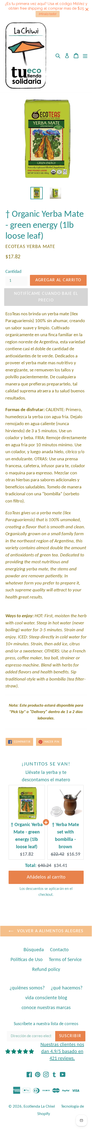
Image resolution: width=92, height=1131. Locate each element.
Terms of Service (65, 959)
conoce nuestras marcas (46, 1007)
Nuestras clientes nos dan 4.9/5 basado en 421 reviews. (62, 1051)
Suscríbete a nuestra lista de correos (46, 1024)
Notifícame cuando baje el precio (46, 297)
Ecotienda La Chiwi (39, 1106)
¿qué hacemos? (66, 988)
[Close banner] (87, 9)
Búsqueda (34, 950)
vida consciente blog (46, 998)
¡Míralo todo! (47, 14)
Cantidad (13, 271)
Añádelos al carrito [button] (46, 873)
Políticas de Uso (27, 959)
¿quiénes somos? (27, 988)
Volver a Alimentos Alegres (49, 931)
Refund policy (46, 969)
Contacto (59, 950)
